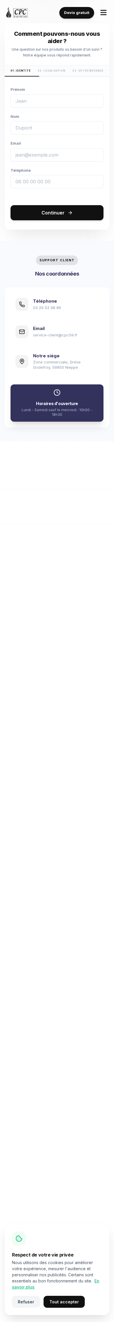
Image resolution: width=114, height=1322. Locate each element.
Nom (15, 116)
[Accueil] (17, 13)
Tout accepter (64, 1301)
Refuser (26, 1301)
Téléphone (21, 170)
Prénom (18, 89)
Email (16, 143)
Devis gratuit (76, 12)
